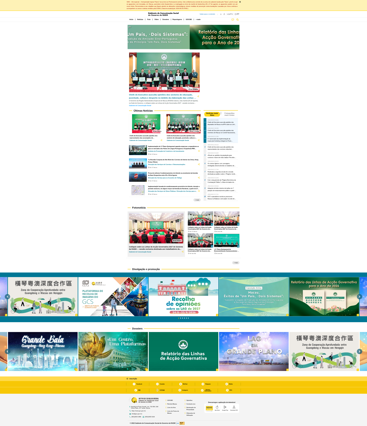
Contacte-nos (190, 404)
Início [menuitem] (131, 19)
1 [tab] (179, 318)
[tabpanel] (183, 296)
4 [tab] (184, 318)
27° (231, 14)
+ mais (197, 200)
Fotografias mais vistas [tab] (230, 114)
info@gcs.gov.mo (137, 414)
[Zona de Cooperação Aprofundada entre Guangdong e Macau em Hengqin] (324, 351)
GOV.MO (170, 400)
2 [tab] (181, 318)
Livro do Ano (171, 407)
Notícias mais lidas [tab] (212, 114)
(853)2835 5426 (150, 416)
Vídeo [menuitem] (156, 19)
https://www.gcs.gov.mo (139, 411)
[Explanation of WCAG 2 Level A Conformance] (180, 423)
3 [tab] (183, 318)
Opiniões (189, 400)
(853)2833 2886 (136, 416)
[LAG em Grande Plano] (254, 351)
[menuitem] (140, 19)
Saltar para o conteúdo (207, 14)
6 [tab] (188, 318)
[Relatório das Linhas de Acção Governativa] (183, 351)
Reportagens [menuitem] (177, 19)
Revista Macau (172, 404)
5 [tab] (186, 318)
